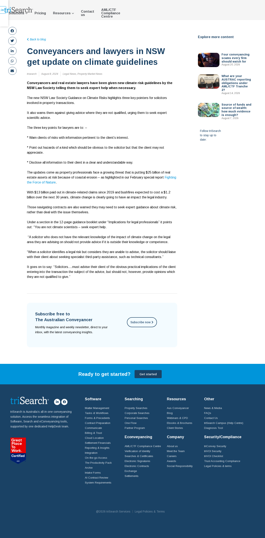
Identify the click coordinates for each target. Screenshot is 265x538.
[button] (12, 31)
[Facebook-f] (64, 402)
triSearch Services (118, 511)
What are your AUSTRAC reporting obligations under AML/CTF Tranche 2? (236, 83)
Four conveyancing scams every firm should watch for (235, 58)
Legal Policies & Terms (150, 511)
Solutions (16, 13)
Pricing (40, 13)
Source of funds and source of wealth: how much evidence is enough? (236, 110)
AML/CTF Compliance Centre (110, 13)
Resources (62, 13)
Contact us (87, 13)
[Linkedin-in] (57, 402)
